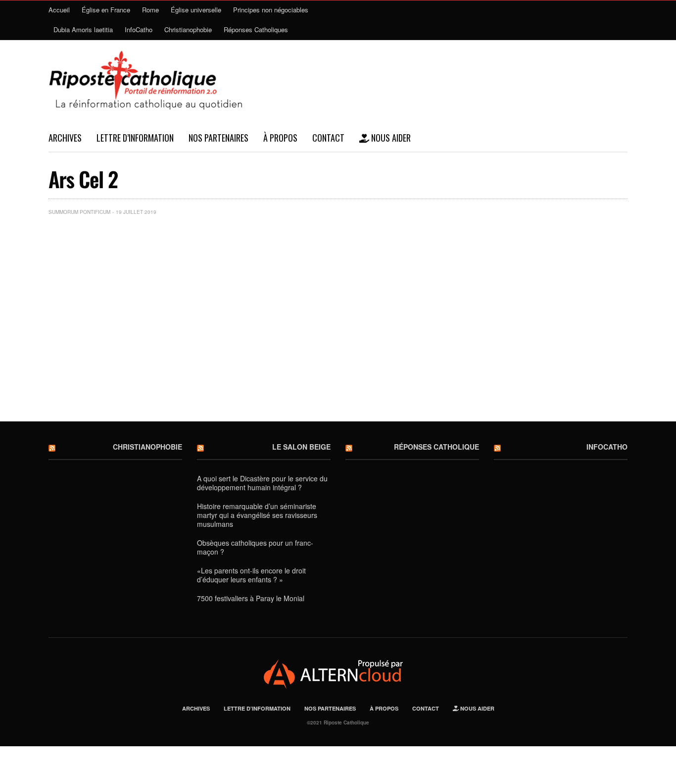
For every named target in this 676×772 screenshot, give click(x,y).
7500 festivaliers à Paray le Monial (250, 598)
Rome (150, 9)
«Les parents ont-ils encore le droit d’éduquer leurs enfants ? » (251, 575)
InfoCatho (138, 29)
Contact (328, 137)
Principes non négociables (270, 9)
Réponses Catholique (436, 447)
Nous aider (390, 137)
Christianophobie (188, 29)
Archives (65, 137)
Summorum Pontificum (79, 211)
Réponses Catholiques (256, 29)
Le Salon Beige (301, 447)
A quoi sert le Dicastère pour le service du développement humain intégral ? (262, 482)
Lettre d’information (135, 137)
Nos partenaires (218, 137)
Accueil (59, 9)
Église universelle (196, 9)
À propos (280, 137)
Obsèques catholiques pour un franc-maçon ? (255, 547)
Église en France (106, 9)
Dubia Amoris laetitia (83, 29)
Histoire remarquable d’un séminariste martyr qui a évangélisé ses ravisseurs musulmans (257, 515)
